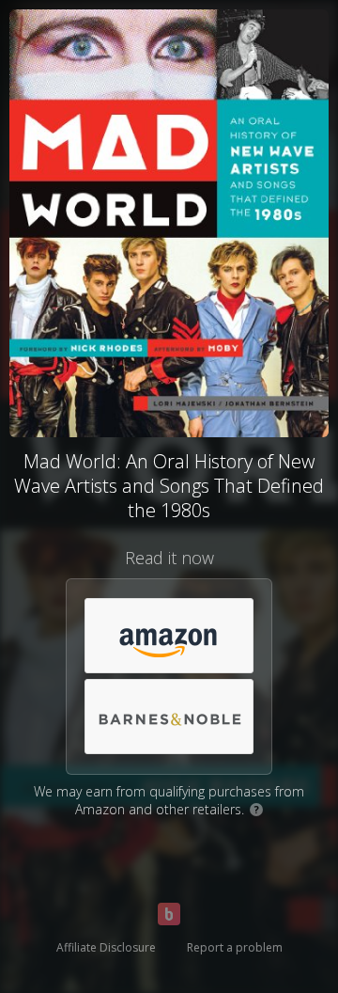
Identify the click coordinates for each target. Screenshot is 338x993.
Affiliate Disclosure (106, 947)
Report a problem (235, 947)
